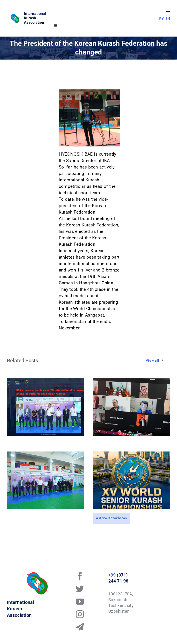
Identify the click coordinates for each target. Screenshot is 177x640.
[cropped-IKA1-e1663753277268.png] (15, 15)
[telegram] (80, 627)
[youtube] (80, 601)
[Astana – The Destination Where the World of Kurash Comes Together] (131, 454)
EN (167, 19)
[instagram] (80, 614)
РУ (161, 19)
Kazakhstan (117, 518)
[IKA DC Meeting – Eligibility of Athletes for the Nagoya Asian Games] (131, 381)
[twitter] (80, 589)
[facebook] (80, 576)
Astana (101, 518)
